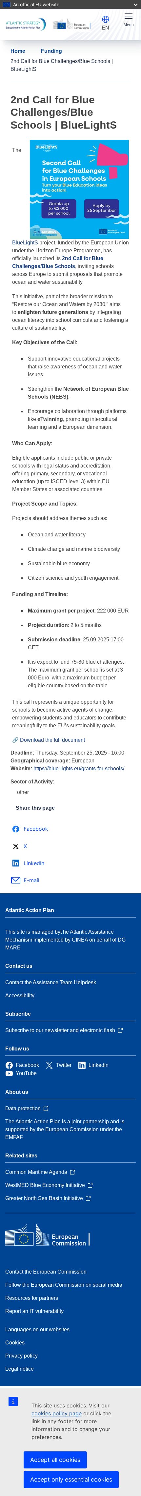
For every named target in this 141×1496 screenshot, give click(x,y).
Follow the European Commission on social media (63, 1285)
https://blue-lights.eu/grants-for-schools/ (78, 768)
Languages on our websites (37, 1329)
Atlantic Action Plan (29, 910)
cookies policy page (56, 1413)
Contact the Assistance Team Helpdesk (50, 982)
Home (17, 51)
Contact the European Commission (46, 1272)
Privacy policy (21, 1356)
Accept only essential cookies (71, 1479)
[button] (106, 19)
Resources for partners (31, 1298)
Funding (51, 51)
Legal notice (19, 1369)
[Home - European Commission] (52, 1235)
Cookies (15, 1342)
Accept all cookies (55, 1459)
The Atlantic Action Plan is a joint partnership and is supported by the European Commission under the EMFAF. (64, 1129)
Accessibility (19, 995)
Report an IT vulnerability (34, 1311)
